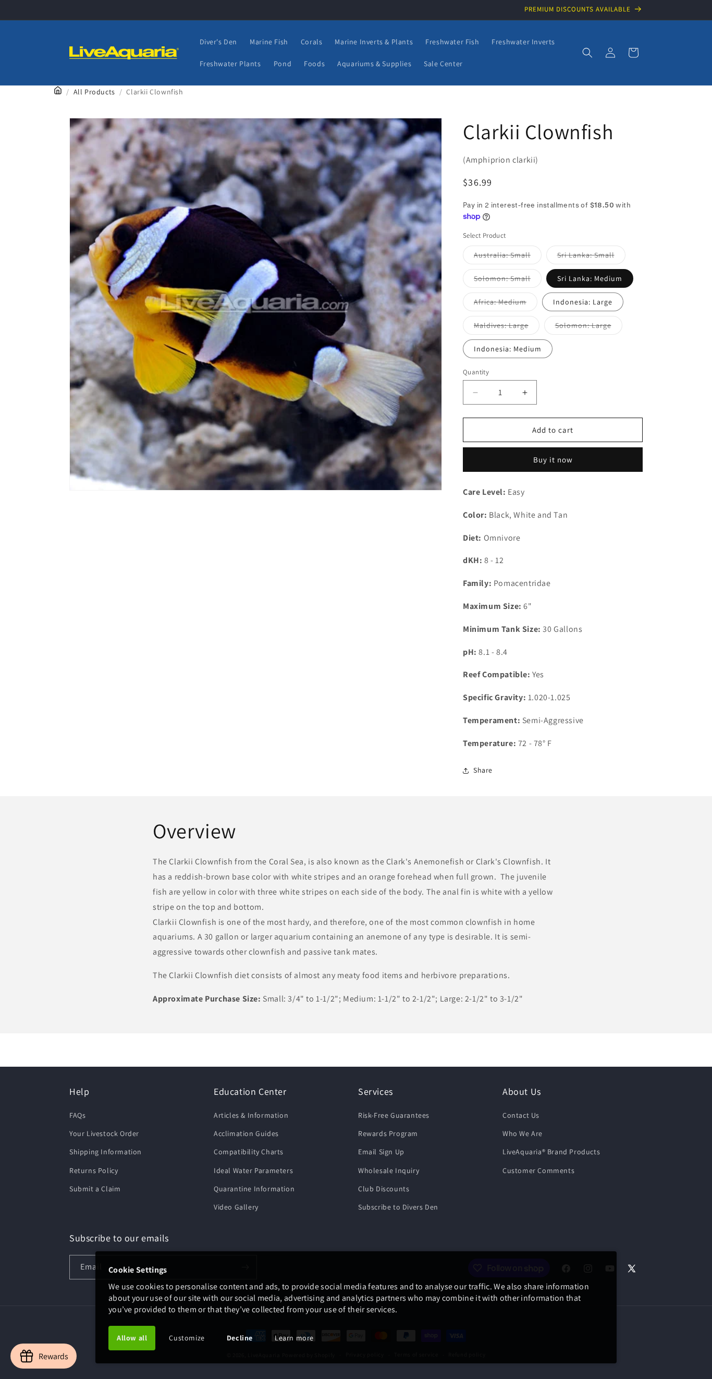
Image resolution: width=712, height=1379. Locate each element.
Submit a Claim (94, 1188)
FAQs (77, 1115)
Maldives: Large (506, 327)
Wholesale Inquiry (388, 1170)
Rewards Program (388, 1133)
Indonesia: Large (582, 302)
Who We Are (522, 1133)
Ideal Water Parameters (253, 1170)
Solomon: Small (508, 280)
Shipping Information (105, 1152)
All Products (94, 91)
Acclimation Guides (246, 1133)
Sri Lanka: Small (591, 257)
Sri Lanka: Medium (589, 278)
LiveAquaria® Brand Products (551, 1152)
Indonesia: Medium (508, 348)
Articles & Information (251, 1115)
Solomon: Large (588, 327)
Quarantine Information (254, 1188)
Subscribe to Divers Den (398, 1207)
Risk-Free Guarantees (393, 1115)
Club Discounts (383, 1188)
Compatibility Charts (249, 1152)
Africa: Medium (505, 304)
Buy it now (553, 460)
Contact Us (520, 1115)
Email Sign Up (381, 1152)
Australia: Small (508, 257)
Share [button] (483, 770)
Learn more (294, 1338)
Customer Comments (538, 1170)
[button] (587, 52)
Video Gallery (236, 1207)
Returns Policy (93, 1170)
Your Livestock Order (104, 1133)
